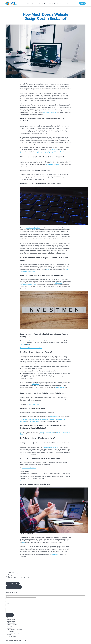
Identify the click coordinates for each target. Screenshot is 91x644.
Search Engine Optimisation (44, 151)
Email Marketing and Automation (35, 152)
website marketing (54, 416)
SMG (34, 229)
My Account (74, 3)
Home (8, 617)
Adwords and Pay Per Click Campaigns (44, 419)
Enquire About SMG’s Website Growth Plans (31, 348)
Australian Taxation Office (29, 468)
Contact (82, 3)
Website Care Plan (24, 389)
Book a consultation (14, 587)
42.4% (47, 269)
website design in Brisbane (49, 112)
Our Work (59, 3)
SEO (28, 344)
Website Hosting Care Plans (47, 432)
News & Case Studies (13, 633)
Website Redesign (59, 387)
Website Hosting (51, 3)
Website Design (30, 3)
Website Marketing (40, 3)
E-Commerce (58, 283)
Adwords (22, 344)
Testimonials (11, 631)
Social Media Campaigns (51, 152)
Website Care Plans (12, 624)
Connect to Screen (11, 636)
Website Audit (35, 384)
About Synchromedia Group (15, 629)
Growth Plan (55, 149)
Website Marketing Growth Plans (51, 447)
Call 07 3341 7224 (12, 583)
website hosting (29, 340)
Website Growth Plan (33, 404)
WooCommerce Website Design (28, 284)
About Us (66, 3)
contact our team (55, 554)
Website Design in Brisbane (33, 228)
